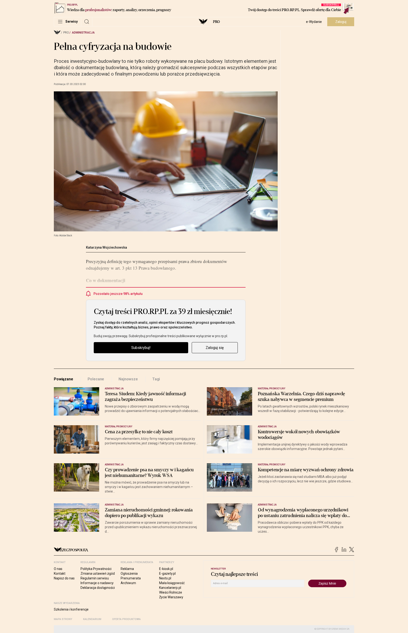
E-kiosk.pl (166, 569)
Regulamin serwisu (95, 578)
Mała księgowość (172, 583)
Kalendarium (92, 619)
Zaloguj (340, 22)
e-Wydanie (314, 22)
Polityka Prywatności (96, 569)
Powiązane (63, 379)
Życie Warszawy (171, 597)
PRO (216, 21)
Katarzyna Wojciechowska (106, 247)
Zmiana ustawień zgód (98, 573)
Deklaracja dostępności (98, 588)
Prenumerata (131, 578)
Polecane (96, 379)
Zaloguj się (215, 347)
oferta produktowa (126, 619)
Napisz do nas (64, 578)
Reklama (127, 569)
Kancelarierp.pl (170, 588)
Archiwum (128, 583)
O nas (58, 569)
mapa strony (63, 619)
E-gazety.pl (167, 573)
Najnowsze (128, 379)
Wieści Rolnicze (170, 592)
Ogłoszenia (129, 573)
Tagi (156, 379)
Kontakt (59, 573)
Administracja (83, 32)
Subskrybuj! (141, 347)
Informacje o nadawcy (97, 583)
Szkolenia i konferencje (71, 609)
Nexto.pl (165, 578)
